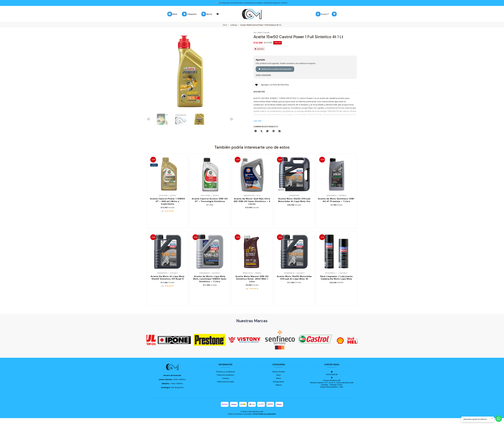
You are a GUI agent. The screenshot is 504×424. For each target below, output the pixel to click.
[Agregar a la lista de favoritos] (183, 170)
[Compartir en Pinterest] (273, 131)
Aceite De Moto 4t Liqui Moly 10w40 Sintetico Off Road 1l (168, 277)
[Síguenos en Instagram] (217, 14)
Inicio (225, 25)
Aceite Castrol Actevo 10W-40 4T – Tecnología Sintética (210, 200)
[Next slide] (231, 119)
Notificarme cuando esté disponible (276, 69)
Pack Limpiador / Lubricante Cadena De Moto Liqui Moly (336, 277)
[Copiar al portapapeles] (279, 131)
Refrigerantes (278, 381)
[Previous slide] (149, 119)
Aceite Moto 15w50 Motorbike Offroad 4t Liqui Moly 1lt (294, 277)
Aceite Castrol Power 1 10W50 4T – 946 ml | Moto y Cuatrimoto (167, 201)
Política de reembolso (225, 375)
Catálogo (233, 25)
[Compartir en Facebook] (255, 131)
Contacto (225, 378)
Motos (278, 378)
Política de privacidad (225, 381)
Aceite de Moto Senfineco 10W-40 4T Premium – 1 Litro (336, 200)
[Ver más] (161, 340)
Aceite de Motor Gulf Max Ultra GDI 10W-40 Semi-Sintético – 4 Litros (252, 201)
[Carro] (334, 14)
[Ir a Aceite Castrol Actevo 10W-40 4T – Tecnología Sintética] (210, 174)
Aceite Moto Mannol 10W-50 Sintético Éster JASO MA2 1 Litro (252, 279)
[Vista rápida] (183, 176)
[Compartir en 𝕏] (261, 131)
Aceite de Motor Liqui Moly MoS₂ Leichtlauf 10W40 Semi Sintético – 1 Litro (209, 279)
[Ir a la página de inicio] (252, 14)
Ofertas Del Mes (278, 371)
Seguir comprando (263, 75)
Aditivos (278, 385)
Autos (278, 375)
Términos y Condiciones (225, 371)
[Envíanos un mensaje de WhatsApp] (498, 418)
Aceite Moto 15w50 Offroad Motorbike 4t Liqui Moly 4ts (294, 200)
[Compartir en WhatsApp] (267, 131)
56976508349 (332, 374)
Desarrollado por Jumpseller (264, 414)
